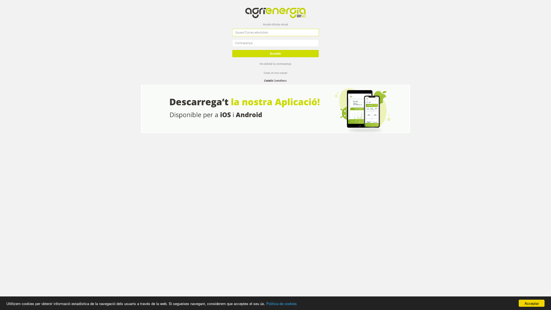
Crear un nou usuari (275, 72)
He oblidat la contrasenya (275, 63)
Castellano (280, 80)
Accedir (275, 53)
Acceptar (532, 303)
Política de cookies (281, 303)
